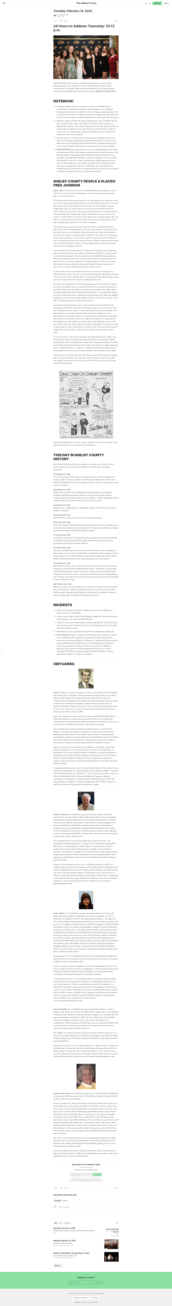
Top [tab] (55, 1223)
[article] (86, 1231)
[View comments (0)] (61, 21)
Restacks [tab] (65, 1200)
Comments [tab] (57, 1200)
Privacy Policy (99, 1180)
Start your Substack (81, 1298)
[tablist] (61, 1200)
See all (57, 1266)
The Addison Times (63, 15)
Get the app (94, 1298)
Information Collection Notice (85, 1180)
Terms (92, 1293)
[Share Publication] (150, 3)
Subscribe (157, 3)
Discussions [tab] (67, 1223)
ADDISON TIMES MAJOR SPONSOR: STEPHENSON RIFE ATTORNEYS (74, 1230)
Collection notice (100, 1293)
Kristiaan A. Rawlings (67, 1257)
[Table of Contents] (2, 653)
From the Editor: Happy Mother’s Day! (65, 1256)
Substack (77, 1302)
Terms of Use (94, 1179)
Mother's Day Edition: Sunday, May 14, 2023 (71, 1253)
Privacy (87, 1293)
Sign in (166, 3)
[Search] (146, 3)
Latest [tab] (60, 1223)
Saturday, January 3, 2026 (64, 1228)
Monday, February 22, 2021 (64, 1241)
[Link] (50, 28)
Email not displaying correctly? (62, 1243)
